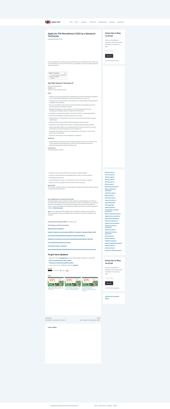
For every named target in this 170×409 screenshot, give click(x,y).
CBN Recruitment (109, 172)
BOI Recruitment (109, 184)
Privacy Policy (102, 405)
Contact (115, 405)
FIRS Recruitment (109, 195)
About (95, 405)
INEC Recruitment (109, 177)
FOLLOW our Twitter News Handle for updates (61, 262)
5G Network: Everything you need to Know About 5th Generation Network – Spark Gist (70, 239)
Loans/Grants (120, 22)
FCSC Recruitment (110, 248)
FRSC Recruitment (110, 245)
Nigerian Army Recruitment (112, 223)
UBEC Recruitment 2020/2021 (56, 228)
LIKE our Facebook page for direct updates (60, 260)
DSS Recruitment (109, 236)
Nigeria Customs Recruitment (113, 213)
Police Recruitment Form (111, 221)
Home (71, 22)
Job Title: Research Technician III (59, 75)
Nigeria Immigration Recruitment (113, 243)
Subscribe (109, 55)
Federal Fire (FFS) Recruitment (113, 250)
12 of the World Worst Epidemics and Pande (59, 242)
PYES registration (109, 205)
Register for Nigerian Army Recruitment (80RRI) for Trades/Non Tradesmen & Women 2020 (72, 232)
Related (52, 78)
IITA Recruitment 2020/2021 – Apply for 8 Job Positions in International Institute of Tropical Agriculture (73, 288)
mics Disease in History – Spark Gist (57, 246)
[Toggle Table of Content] (64, 73)
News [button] (76, 22)
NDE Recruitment (109, 182)
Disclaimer (109, 405)
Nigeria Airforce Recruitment (112, 216)
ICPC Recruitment (109, 179)
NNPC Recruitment (110, 207)
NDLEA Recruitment (110, 193)
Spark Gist (56, 22)
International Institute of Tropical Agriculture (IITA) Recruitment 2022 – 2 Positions (55, 288)
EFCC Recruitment (110, 174)
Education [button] (83, 22)
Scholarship (112, 22)
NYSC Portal (93, 22)
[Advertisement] (40, 9)
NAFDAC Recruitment (110, 240)
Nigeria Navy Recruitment (111, 186)
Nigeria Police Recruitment (112, 218)
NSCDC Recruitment (110, 229)
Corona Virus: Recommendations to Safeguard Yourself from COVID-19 (66, 235)
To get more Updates (54, 76)
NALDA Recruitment (110, 197)
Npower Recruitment (110, 200)
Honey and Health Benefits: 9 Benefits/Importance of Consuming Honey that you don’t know (72, 249)
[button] (78, 22)
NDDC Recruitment (110, 238)
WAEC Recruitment (110, 202)
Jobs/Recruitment (102, 22)
